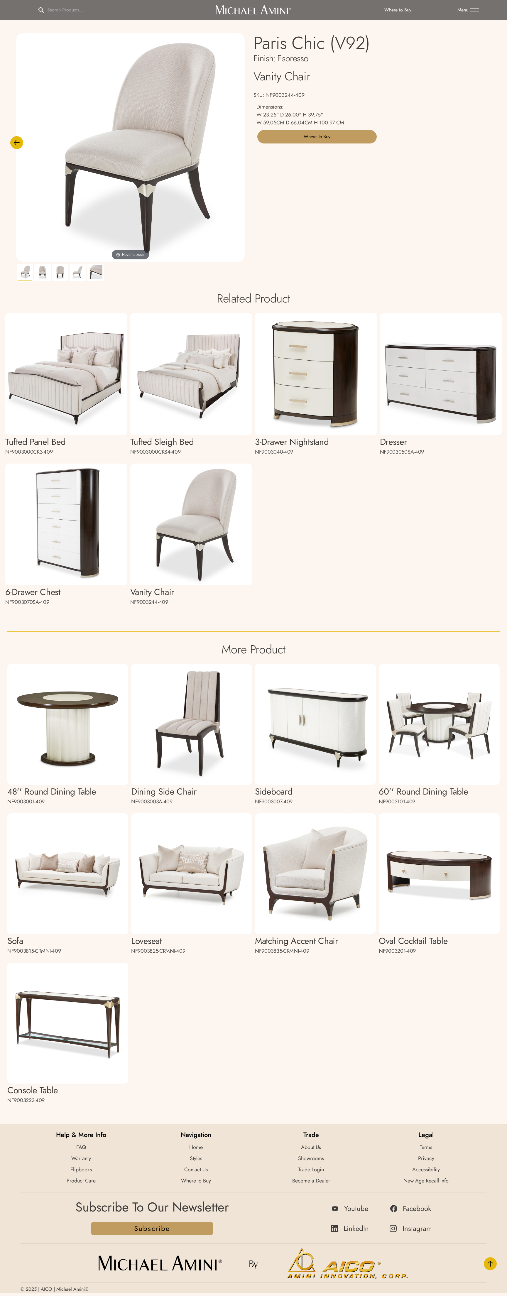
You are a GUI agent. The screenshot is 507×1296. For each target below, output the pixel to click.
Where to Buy (317, 136)
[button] (468, 10)
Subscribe (152, 1228)
